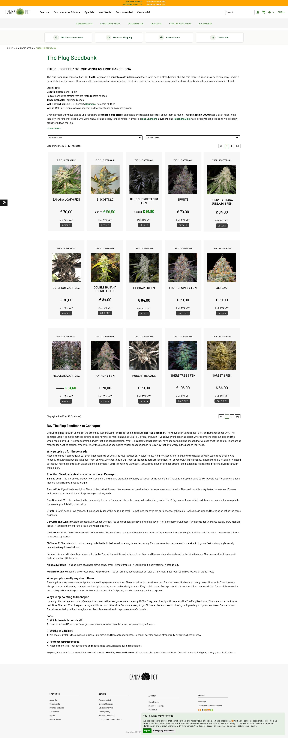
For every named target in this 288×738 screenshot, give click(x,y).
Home (10, 48)
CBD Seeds (156, 23)
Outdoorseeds (135, 23)
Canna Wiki (143, 12)
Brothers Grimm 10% (156, 1)
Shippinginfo (55, 704)
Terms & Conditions (106, 715)
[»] (237, 146)
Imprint (52, 715)
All (221, 146)
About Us (53, 700)
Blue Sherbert (149, 118)
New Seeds (105, 12)
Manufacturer (56, 137)
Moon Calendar (55, 719)
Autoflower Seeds (110, 23)
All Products (54, 712)
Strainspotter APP (106, 708)
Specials (89, 12)
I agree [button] (147, 730)
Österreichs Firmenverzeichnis (210, 705)
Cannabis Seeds (84, 23)
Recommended (124, 12)
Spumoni (90, 103)
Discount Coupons (106, 704)
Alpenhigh (202, 702)
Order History (153, 702)
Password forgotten (156, 706)
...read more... (54, 127)
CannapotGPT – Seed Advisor (110, 719)
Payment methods (57, 708)
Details (66, 225)
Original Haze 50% (134, 1)
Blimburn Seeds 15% (155, 4)
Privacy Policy (104, 712)
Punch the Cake (182, 118)
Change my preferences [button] (163, 730)
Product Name (153, 137)
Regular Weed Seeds (180, 23)
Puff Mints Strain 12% (132, 4)
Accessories (205, 23)
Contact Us (152, 710)
